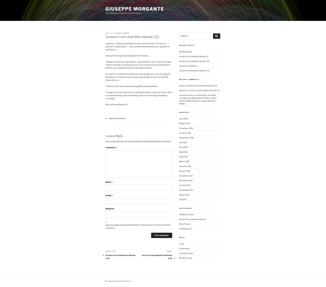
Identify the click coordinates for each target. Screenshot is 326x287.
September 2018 (186, 138)
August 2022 (184, 123)
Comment (111, 147)
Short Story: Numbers (188, 66)
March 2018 (184, 161)
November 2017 (186, 180)
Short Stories (185, 224)
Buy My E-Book (185, 52)
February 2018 (185, 166)
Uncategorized (117, 118)
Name (109, 182)
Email (109, 195)
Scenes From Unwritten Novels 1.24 (194, 71)
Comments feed (186, 253)
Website (109, 209)
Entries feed (184, 248)
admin (126, 33)
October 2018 (185, 133)
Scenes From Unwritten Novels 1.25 (194, 61)
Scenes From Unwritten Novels (192, 219)
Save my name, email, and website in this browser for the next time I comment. (138, 226)
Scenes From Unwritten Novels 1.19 (202, 86)
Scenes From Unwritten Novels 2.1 (193, 56)
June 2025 (183, 119)
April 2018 (183, 157)
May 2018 (183, 152)
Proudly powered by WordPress (118, 281)
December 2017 (186, 176)
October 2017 (185, 185)
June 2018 (183, 147)
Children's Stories (186, 214)
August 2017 (184, 195)
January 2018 (184, 171)
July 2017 (183, 199)
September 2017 (186, 190)
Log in (181, 244)
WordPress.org (185, 258)
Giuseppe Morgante (134, 9)
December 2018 (186, 128)
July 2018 (183, 142)
